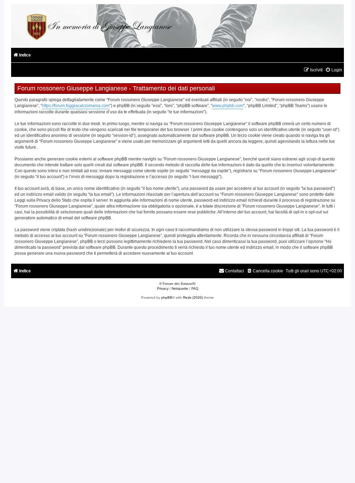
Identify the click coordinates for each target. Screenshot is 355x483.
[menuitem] (333, 70)
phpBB (166, 297)
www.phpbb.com (227, 105)
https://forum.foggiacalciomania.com (76, 105)
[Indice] (98, 25)
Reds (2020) (193, 297)
